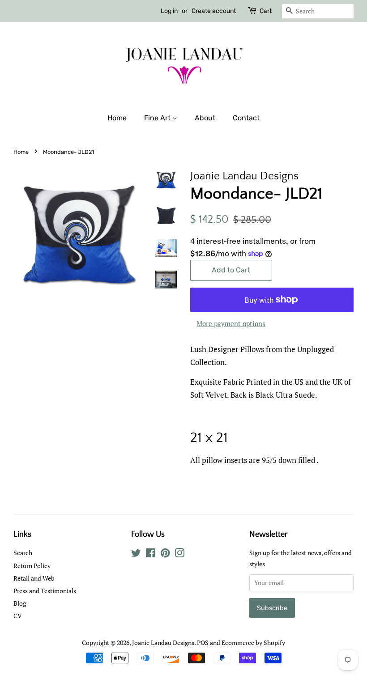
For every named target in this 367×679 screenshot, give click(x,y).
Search (22, 552)
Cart (266, 11)
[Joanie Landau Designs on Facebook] (150, 554)
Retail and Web (34, 578)
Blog (19, 603)
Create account (214, 11)
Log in (169, 11)
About (205, 118)
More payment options (230, 323)
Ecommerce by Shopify (253, 642)
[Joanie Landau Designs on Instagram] (179, 554)
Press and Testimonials (44, 590)
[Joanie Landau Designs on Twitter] (136, 554)
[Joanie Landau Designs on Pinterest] (165, 554)
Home (117, 118)
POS (203, 642)
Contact (246, 118)
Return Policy (32, 565)
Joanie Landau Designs (163, 642)
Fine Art (158, 118)
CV (17, 615)
